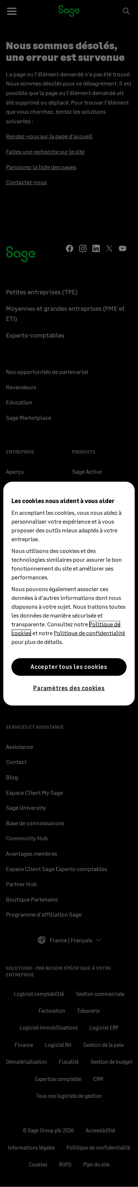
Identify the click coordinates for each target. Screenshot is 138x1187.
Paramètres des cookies (69, 687)
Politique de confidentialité (89, 632)
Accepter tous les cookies (69, 666)
